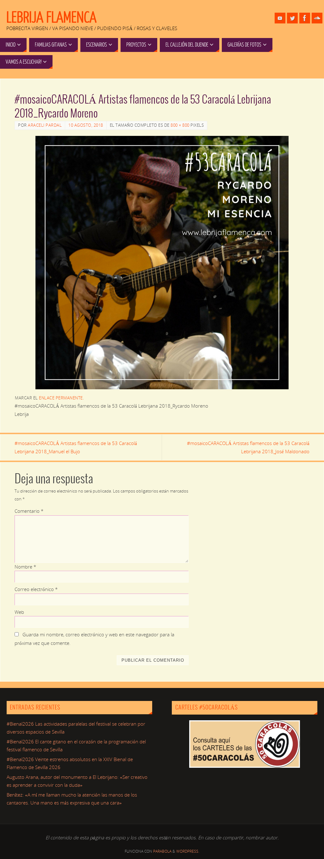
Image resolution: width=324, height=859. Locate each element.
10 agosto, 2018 (85, 125)
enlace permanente (61, 398)
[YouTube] (280, 18)
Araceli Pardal (45, 125)
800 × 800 (180, 125)
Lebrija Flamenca (51, 18)
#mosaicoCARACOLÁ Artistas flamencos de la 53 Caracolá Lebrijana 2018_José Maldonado (248, 447)
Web (19, 612)
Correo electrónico (36, 589)
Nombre (25, 566)
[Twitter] (292, 18)
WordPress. (187, 851)
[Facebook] (304, 18)
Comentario (29, 511)
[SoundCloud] (317, 18)
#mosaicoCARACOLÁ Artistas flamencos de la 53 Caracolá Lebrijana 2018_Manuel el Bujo (76, 447)
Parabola (162, 851)
